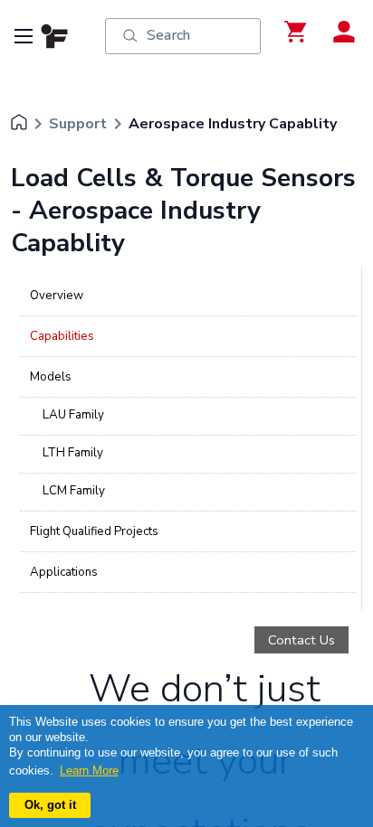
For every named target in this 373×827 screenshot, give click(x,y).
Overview (56, 295)
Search (168, 35)
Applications (64, 572)
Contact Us (301, 640)
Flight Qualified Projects (94, 531)
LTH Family (73, 453)
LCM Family (74, 491)
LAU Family (73, 415)
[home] (19, 124)
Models (51, 377)
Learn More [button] (89, 770)
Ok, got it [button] (50, 805)
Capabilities (62, 336)
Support (78, 124)
